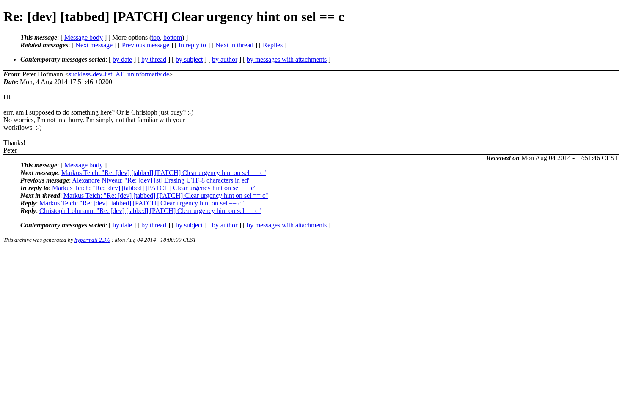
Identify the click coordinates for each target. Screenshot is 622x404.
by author (224, 59)
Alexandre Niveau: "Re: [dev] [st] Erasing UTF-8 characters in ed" (161, 180)
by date (122, 59)
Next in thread (234, 45)
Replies (273, 45)
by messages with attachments (287, 59)
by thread (153, 59)
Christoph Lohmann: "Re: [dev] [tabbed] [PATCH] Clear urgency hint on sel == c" (150, 210)
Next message (94, 45)
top (155, 37)
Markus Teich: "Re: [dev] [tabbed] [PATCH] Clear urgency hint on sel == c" (163, 172)
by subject (189, 59)
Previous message (145, 45)
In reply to (192, 45)
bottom (172, 37)
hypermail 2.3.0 (92, 240)
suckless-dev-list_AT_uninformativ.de (119, 74)
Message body (83, 37)
